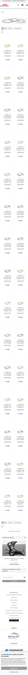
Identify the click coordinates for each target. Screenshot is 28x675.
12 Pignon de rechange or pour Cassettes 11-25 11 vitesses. (20, 148)
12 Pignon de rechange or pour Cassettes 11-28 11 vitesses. (7, 309)
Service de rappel (14, 607)
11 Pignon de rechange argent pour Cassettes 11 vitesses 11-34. (7, 470)
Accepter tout (14, 668)
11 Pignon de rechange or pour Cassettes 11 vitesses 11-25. (7, 148)
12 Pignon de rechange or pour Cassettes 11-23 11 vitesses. (20, 52)
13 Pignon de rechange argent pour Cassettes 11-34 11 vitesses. (7, 438)
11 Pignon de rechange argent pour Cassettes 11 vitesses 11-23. (20, 84)
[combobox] (10, 28)
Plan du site (14, 597)
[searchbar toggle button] (18, 5)
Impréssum (14, 602)
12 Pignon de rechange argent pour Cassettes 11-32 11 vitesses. (20, 341)
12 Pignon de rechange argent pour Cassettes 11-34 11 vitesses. (20, 438)
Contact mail (14, 605)
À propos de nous (14, 600)
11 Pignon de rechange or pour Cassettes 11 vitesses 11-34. (20, 502)
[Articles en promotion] (25, 538)
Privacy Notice (4, 665)
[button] (2, 28)
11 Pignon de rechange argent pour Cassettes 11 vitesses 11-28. (7, 277)
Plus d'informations (14, 672)
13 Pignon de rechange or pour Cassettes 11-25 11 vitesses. (7, 181)
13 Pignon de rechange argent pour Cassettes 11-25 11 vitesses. (20, 213)
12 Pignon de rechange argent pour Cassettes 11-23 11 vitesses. (7, 116)
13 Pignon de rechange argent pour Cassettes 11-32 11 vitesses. (7, 341)
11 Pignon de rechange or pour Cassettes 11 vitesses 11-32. (20, 406)
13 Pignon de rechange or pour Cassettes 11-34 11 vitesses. (20, 470)
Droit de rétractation (14, 615)
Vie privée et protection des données (14, 610)
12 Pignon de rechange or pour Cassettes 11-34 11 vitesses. (7, 502)
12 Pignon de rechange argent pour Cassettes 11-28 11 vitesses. (20, 245)
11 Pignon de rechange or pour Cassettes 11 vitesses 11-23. (7, 52)
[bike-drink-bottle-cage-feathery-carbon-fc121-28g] (14, 548)
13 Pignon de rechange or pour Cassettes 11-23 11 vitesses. (7, 84)
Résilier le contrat (14, 620)
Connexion (14, 581)
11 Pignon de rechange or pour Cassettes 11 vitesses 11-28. (20, 309)
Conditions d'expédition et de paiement (14, 613)
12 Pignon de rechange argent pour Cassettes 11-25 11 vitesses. (7, 213)
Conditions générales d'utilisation (14, 594)
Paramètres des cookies (14, 618)
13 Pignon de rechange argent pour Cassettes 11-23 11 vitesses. (20, 116)
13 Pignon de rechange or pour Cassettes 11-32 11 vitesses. (20, 374)
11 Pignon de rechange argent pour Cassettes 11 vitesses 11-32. (7, 374)
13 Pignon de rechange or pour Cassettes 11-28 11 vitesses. (20, 277)
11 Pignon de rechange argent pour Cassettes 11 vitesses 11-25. (20, 181)
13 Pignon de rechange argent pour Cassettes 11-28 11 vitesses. (7, 245)
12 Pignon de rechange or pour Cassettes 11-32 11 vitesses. (7, 406)
